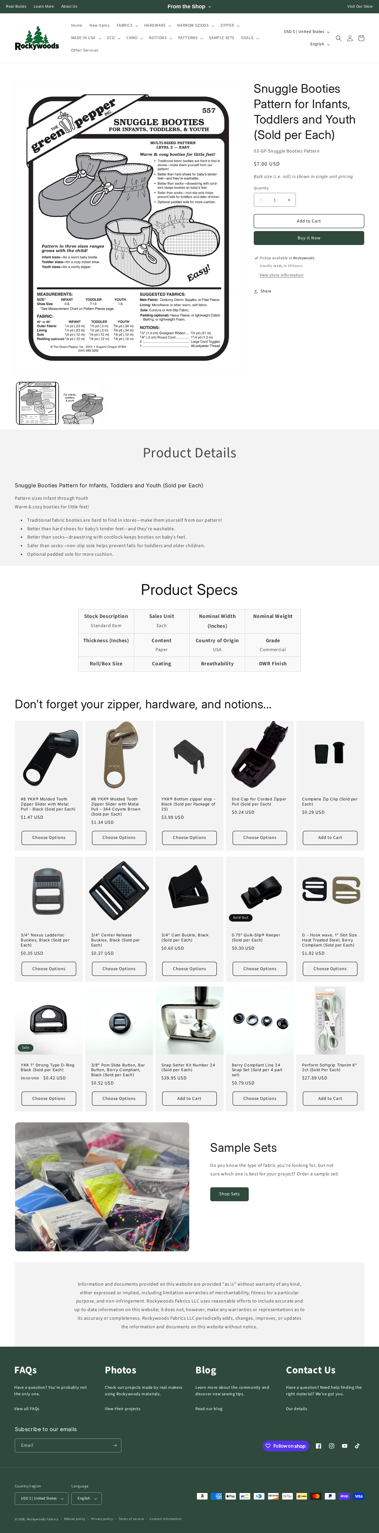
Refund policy (74, 1519)
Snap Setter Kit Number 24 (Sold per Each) (188, 1067)
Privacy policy (102, 1519)
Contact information (166, 1519)
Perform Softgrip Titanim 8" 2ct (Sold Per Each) (329, 1067)
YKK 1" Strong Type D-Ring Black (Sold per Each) (48, 1067)
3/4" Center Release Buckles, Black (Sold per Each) (115, 940)
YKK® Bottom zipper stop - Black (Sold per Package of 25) (188, 804)
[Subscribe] (114, 1445)
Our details (296, 1409)
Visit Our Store (360, 6)
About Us (69, 6)
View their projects (122, 1409)
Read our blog (209, 1409)
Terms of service (131, 1519)
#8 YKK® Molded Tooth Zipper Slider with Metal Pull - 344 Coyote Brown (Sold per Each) (116, 806)
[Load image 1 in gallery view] (37, 403)
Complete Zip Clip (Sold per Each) (330, 801)
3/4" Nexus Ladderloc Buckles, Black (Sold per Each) (45, 940)
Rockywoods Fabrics (43, 1519)
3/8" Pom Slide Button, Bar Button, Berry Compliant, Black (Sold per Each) (118, 1070)
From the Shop (186, 6)
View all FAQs (26, 1409)
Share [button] (266, 291)
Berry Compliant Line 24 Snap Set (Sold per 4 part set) (257, 1070)
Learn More (44, 6)
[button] (126, 25)
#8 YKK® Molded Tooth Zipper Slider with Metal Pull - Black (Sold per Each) (48, 804)
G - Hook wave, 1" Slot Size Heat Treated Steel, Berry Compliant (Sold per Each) (329, 940)
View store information (281, 275)
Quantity (261, 188)
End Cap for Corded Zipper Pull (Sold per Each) (259, 801)
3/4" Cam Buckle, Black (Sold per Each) (184, 937)
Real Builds (16, 6)
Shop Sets (229, 1194)
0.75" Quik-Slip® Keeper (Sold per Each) (256, 937)
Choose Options (48, 837)
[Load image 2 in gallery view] (83, 403)
